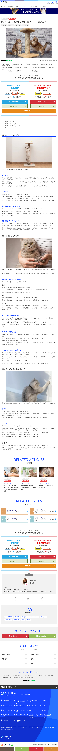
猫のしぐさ (18, 25)
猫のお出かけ (25, 617)
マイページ (7, 750)
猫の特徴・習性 (19, 6)
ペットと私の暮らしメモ (9, 6)
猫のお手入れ (34, 617)
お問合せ (52, 3)
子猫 (23, 619)
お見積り (21, 750)
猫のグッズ (25, 25)
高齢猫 (28, 619)
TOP (2, 6)
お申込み (36, 750)
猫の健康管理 (9, 617)
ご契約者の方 (48, 3)
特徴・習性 (4, 25)
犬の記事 (5, 18)
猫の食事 (17, 617)
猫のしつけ (11, 25)
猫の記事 (13, 18)
